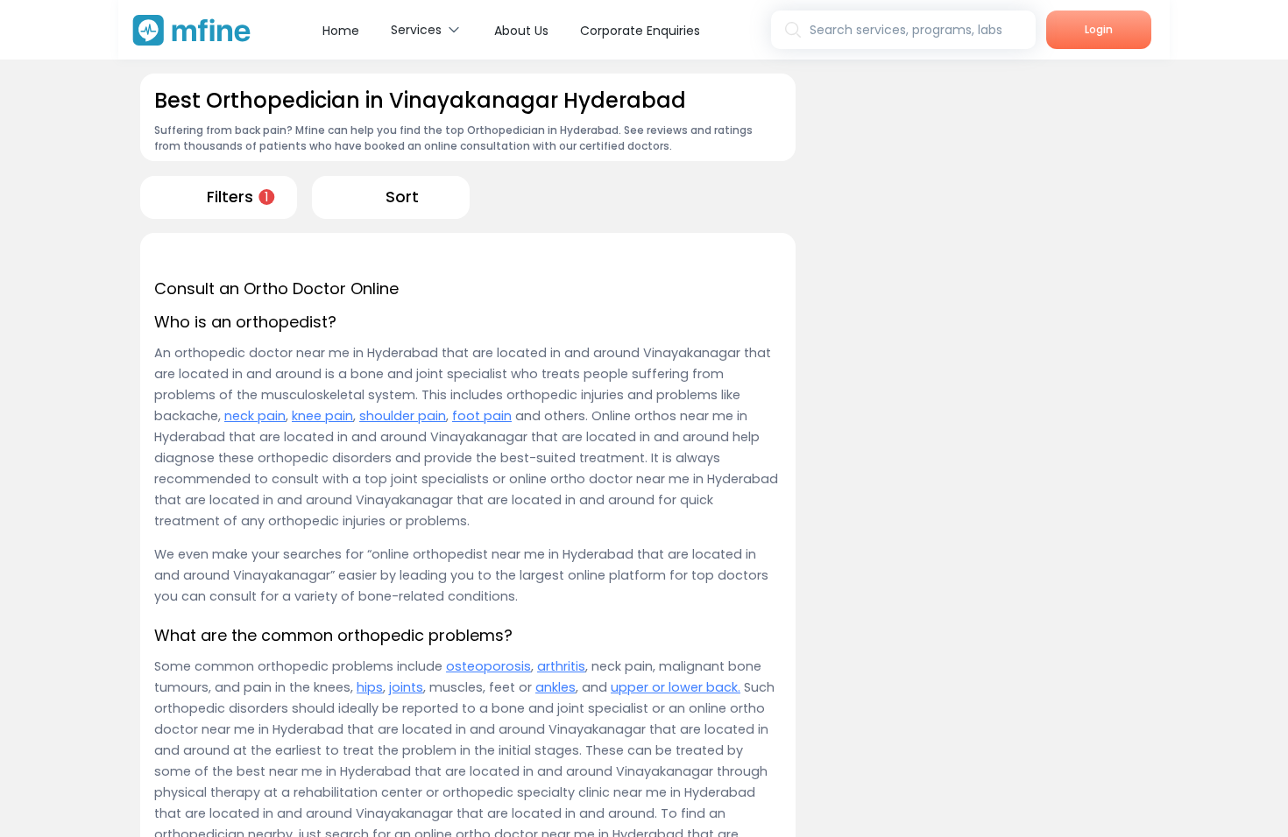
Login (1099, 29)
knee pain (322, 416)
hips (370, 687)
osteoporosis (488, 666)
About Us (521, 30)
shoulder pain (402, 416)
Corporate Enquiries (640, 30)
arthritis (561, 666)
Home (340, 30)
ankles (555, 687)
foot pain (482, 416)
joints (406, 687)
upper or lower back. (675, 687)
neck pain (255, 416)
